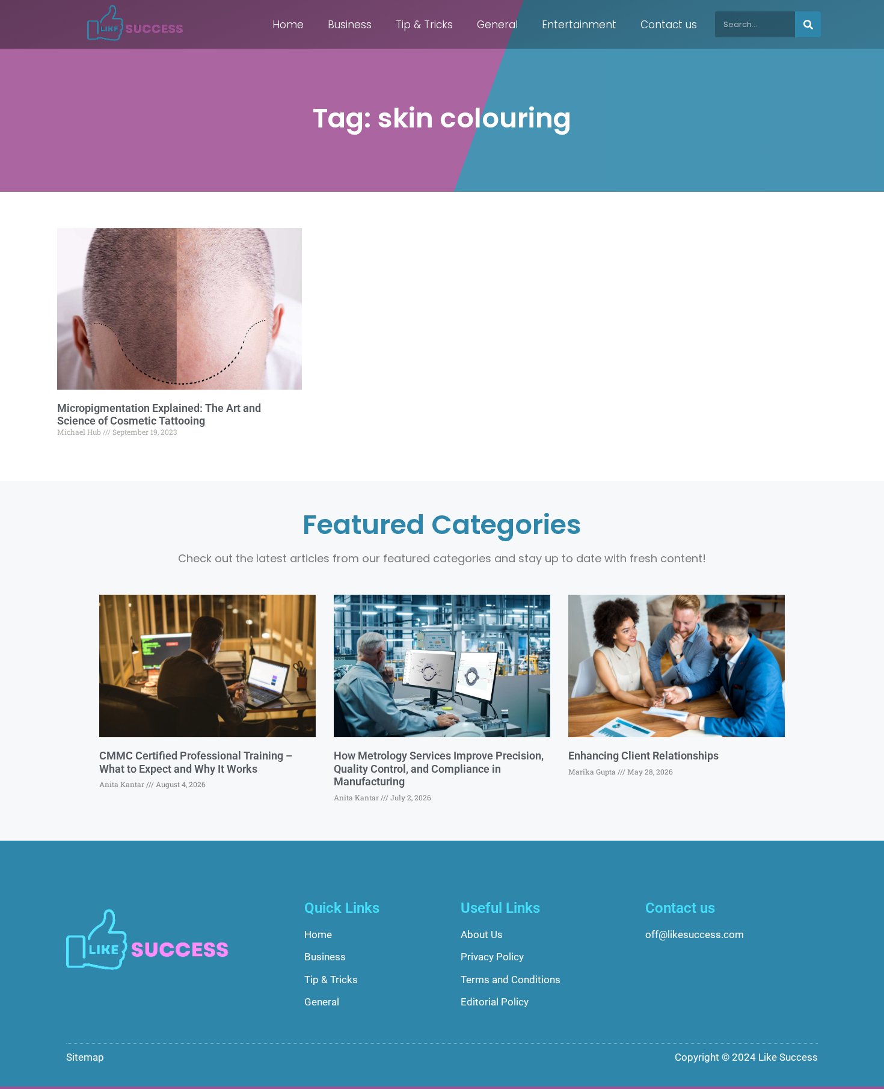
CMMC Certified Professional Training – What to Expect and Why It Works (195, 762)
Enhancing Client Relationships (643, 755)
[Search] (808, 24)
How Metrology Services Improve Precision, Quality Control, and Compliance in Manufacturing (439, 768)
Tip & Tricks (424, 24)
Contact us (668, 24)
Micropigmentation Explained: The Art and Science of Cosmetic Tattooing (159, 415)
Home (288, 24)
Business (350, 24)
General (497, 24)
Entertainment (579, 24)
